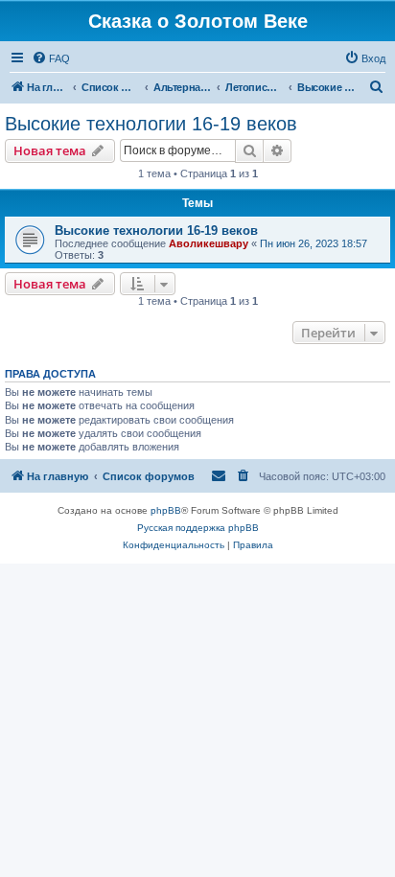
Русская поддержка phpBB (198, 527)
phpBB (166, 510)
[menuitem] (51, 58)
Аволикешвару (208, 243)
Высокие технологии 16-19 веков (151, 123)
